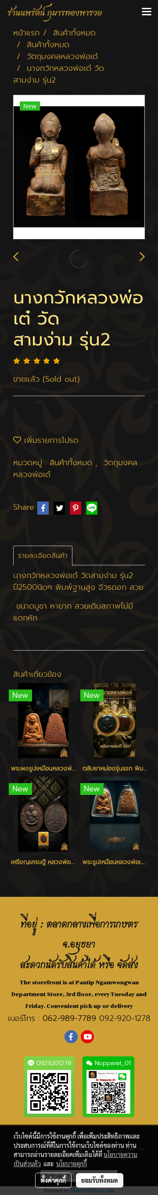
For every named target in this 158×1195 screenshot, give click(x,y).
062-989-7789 (69, 1018)
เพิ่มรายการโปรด (50, 440)
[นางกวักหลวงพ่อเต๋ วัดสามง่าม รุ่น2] (79, 167)
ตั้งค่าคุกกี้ (53, 1180)
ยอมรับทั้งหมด (99, 1180)
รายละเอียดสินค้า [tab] (43, 555)
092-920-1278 (125, 1018)
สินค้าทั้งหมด (72, 462)
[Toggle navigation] (146, 12)
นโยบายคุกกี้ (71, 1163)
